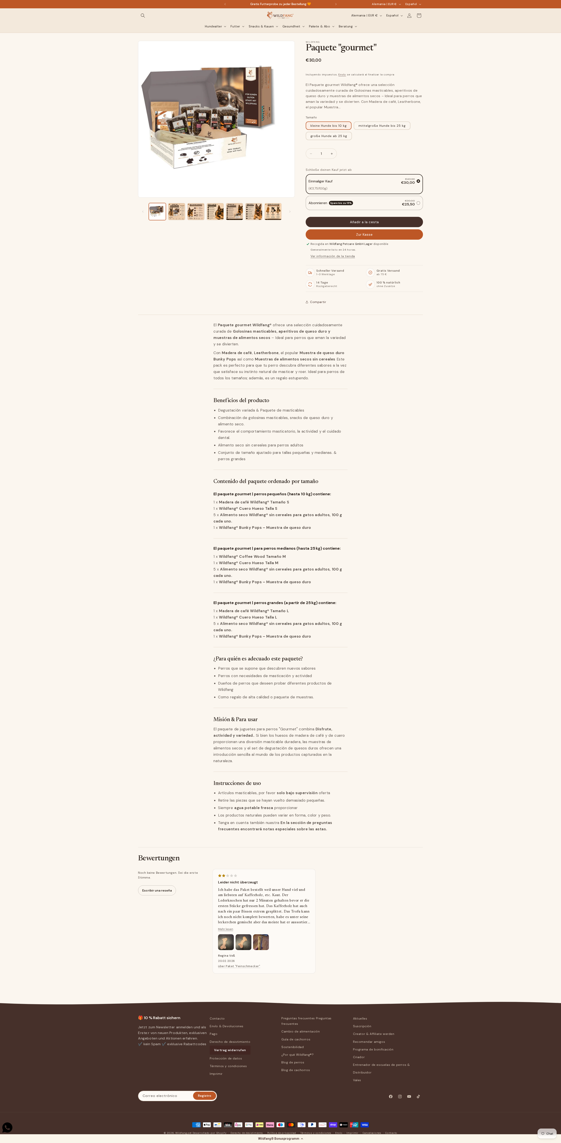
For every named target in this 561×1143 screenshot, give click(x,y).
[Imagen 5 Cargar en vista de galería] (234, 211)
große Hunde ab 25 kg (329, 136)
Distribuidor (362, 1073)
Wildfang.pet (183, 1132)
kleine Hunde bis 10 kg (329, 126)
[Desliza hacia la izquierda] (143, 211)
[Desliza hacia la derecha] (290, 211)
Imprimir (216, 1074)
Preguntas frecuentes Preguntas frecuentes (306, 1021)
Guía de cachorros (295, 1039)
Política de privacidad (281, 1132)
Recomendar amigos (369, 1042)
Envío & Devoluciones (226, 1026)
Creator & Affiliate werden (373, 1034)
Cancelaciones (372, 1132)
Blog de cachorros (295, 1070)
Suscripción (362, 1026)
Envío (342, 74)
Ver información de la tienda (333, 256)
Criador (359, 1057)
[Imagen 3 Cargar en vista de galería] (195, 211)
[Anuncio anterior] (225, 4)
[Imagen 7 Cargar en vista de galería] (273, 211)
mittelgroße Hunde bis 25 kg (382, 126)
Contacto (217, 1018)
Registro (204, 1096)
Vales (357, 1080)
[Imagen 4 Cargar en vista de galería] (215, 211)
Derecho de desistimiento (230, 1042)
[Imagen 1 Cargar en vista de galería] (157, 211)
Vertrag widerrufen (230, 1050)
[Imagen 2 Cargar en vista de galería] (176, 211)
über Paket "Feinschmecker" (239, 966)
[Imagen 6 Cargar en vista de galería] (253, 211)
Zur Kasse (364, 234)
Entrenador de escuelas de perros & (381, 1065)
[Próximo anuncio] (336, 4)
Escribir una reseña (157, 890)
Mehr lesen (225, 929)
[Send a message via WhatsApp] (7, 1127)
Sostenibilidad (292, 1047)
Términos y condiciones (228, 1066)
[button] (280, 1138)
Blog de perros (292, 1062)
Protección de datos (226, 1058)
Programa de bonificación (373, 1049)
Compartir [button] (318, 302)
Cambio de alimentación (300, 1032)
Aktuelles (360, 1018)
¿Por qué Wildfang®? (297, 1055)
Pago (213, 1034)
